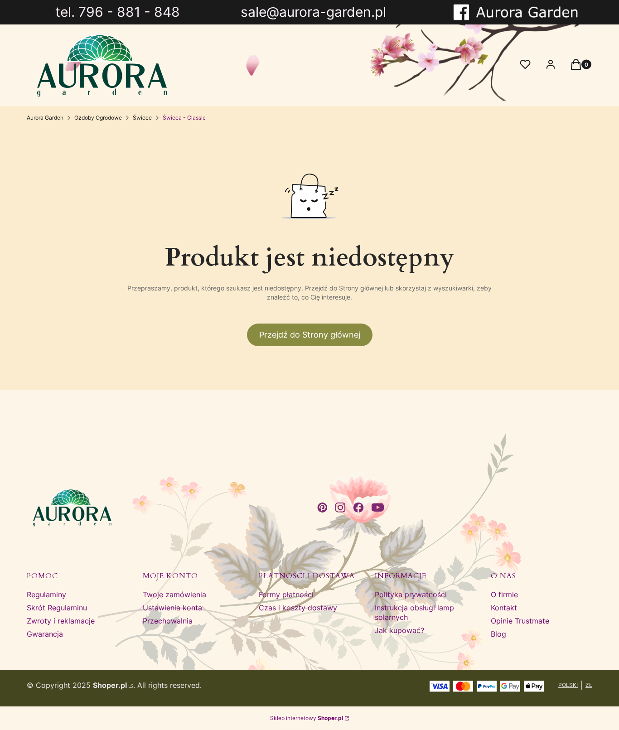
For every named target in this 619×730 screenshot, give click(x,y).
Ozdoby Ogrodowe (98, 117)
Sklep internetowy (306, 718)
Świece (142, 117)
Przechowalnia (168, 620)
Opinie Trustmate (520, 620)
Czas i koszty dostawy (298, 607)
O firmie (504, 594)
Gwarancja (45, 633)
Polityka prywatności (411, 594)
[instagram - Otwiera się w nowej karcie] (340, 507)
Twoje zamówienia (174, 594)
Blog (498, 633)
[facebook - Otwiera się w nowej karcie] (358, 507)
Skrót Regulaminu (57, 607)
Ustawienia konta (172, 607)
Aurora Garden (45, 117)
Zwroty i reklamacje (61, 620)
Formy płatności (286, 594)
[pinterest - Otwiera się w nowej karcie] (322, 507)
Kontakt (504, 607)
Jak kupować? (399, 630)
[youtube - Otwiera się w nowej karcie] (377, 507)
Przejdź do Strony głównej (309, 334)
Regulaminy (46, 594)
